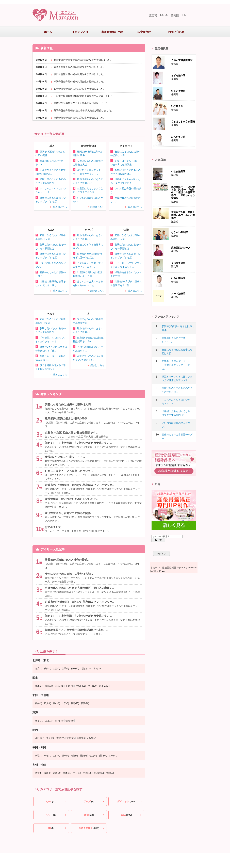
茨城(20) (49, 686)
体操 (89, 814)
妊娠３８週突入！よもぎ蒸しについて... (69, 471)
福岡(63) (110, 773)
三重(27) (49, 720)
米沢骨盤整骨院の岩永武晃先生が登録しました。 (80, 81)
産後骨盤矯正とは (112, 31)
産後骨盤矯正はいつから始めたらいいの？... (71, 498)
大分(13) (77, 773)
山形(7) (56, 668)
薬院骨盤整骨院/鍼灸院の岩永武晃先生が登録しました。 (83, 110)
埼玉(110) (92, 686)
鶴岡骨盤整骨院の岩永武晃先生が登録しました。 (80, 67)
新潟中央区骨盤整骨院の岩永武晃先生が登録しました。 (83, 59)
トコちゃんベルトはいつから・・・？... (176, 401)
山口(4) (56, 755)
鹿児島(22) (98, 773)
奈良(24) (50, 738)
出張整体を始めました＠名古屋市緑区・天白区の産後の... (79, 587)
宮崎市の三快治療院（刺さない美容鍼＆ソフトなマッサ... (79, 485)
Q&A (51, 801)
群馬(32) (59, 686)
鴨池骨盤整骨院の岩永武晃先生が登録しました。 (80, 117)
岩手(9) (65, 668)
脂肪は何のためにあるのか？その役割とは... (177, 390)
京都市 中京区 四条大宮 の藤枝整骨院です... (71, 432)
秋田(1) (47, 668)
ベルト (51, 814)
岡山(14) (93, 755)
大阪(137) (91, 738)
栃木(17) (39, 686)
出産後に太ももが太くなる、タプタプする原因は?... (177, 413)
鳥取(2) (38, 755)
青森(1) (38, 668)
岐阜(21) (39, 720)
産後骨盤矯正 (89, 828)
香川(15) (103, 755)
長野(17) (75, 703)
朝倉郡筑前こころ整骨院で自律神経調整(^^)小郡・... (76, 630)
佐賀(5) (38, 773)
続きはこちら (60, 206)
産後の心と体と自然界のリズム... (177, 436)
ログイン (161, 553)
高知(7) (74, 755)
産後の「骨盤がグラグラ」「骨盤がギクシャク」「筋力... (176, 365)
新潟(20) (85, 703)
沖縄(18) (87, 773)
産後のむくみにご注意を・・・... (65, 456)
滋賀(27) (60, 738)
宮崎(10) (57, 773)
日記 (126, 814)
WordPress (159, 571)
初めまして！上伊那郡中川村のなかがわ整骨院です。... (78, 442)
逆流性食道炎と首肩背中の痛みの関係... (69, 513)
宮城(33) (97, 668)
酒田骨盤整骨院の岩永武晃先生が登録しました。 (80, 74)
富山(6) (56, 703)
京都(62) (71, 738)
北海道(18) (86, 668)
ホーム (48, 31)
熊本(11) (67, 773)
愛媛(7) (83, 755)
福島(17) (75, 668)
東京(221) (103, 686)
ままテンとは (80, 31)
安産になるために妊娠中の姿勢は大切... (69, 404)
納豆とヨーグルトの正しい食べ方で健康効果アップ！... (177, 378)
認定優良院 (144, 31)
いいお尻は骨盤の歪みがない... (176, 425)
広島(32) (113, 755)
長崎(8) (47, 773)
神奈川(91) (81, 686)
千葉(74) (69, 686)
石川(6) (47, 703)
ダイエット (126, 801)
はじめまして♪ (53, 527)
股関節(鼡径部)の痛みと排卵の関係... (67, 418)
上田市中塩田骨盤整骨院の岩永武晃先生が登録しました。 (84, 96)
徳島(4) (65, 755)
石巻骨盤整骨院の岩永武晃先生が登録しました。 (80, 88)
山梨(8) (65, 703)
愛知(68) (69, 720)
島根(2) (47, 755)
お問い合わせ (176, 31)
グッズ (89, 801)
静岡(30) (59, 720)
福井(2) (38, 703)
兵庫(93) (81, 738)
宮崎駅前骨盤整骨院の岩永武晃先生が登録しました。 (82, 103)
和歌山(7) (39, 738)
